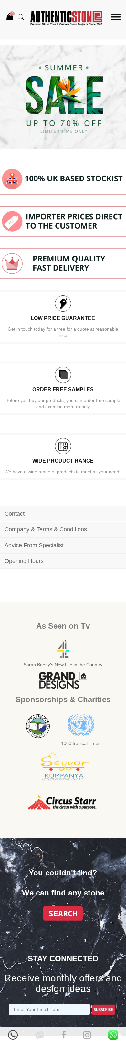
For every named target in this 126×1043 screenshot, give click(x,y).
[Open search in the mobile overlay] (21, 17)
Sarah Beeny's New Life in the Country (63, 664)
